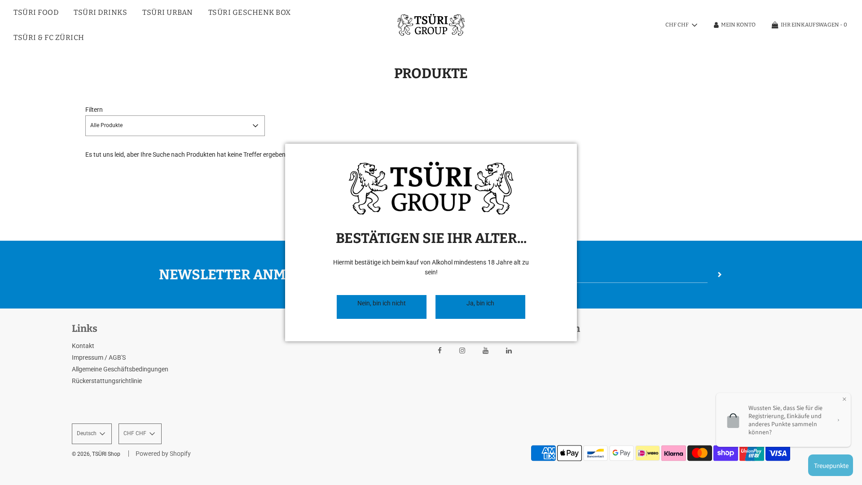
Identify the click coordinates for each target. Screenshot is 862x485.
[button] (382, 307)
